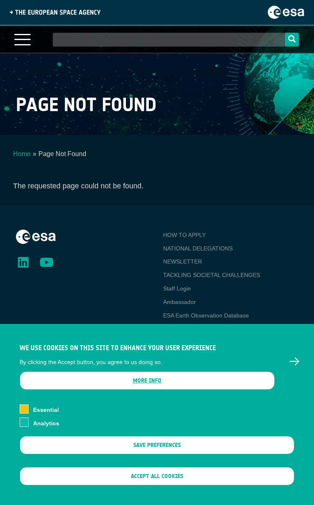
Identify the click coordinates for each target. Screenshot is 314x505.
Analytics (46, 423)
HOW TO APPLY (184, 235)
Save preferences (157, 445)
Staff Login (177, 288)
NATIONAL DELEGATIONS (198, 248)
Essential (46, 410)
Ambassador (179, 302)
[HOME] (36, 236)
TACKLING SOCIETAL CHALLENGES (211, 275)
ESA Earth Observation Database (206, 315)
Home (22, 153)
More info (147, 380)
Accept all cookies (157, 476)
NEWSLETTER (182, 261)
